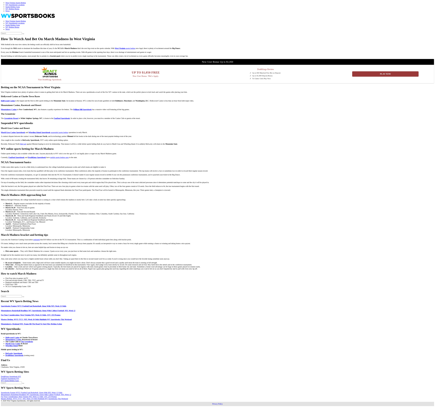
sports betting (125, 48)
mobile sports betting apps (59, 157)
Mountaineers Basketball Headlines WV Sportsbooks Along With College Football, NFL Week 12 (38, 311)
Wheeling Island (11, 346)
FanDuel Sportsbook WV (10, 379)
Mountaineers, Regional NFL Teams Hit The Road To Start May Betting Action (31, 324)
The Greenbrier (27, 342)
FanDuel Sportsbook (62, 118)
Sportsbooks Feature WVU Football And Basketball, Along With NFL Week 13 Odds (33, 306)
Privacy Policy (217, 404)
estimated (36, 240)
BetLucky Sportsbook (13, 353)
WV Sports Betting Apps (10, 381)
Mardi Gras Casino (12, 344)
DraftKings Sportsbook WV (11, 376)
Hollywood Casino (12, 337)
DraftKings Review (265, 69)
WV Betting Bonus (12, 9)
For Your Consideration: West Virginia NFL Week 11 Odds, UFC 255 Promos (30, 315)
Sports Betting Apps (12, 7)
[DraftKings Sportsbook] (49, 72)
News (7, 11)
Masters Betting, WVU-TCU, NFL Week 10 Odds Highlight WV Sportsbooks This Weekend (36, 319)
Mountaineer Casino (13, 340)
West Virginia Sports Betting (15, 3)
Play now (385, 74)
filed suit (23, 144)
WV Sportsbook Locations (15, 5)
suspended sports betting (59, 132)
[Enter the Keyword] (23, 33)
